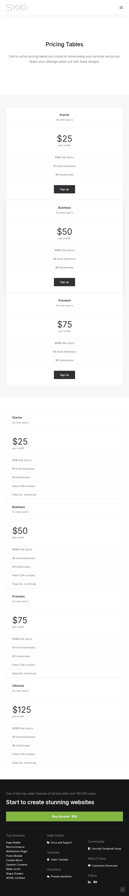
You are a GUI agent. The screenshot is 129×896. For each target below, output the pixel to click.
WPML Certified (15, 877)
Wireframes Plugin (16, 851)
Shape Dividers (14, 873)
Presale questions (61, 876)
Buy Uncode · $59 (64, 816)
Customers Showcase (104, 865)
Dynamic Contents (16, 864)
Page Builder (13, 842)
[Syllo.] (16, 7)
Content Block (14, 860)
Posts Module (14, 855)
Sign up (64, 189)
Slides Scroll (13, 869)
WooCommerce (15, 846)
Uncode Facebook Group (106, 848)
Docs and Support (61, 842)
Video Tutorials (59, 859)
